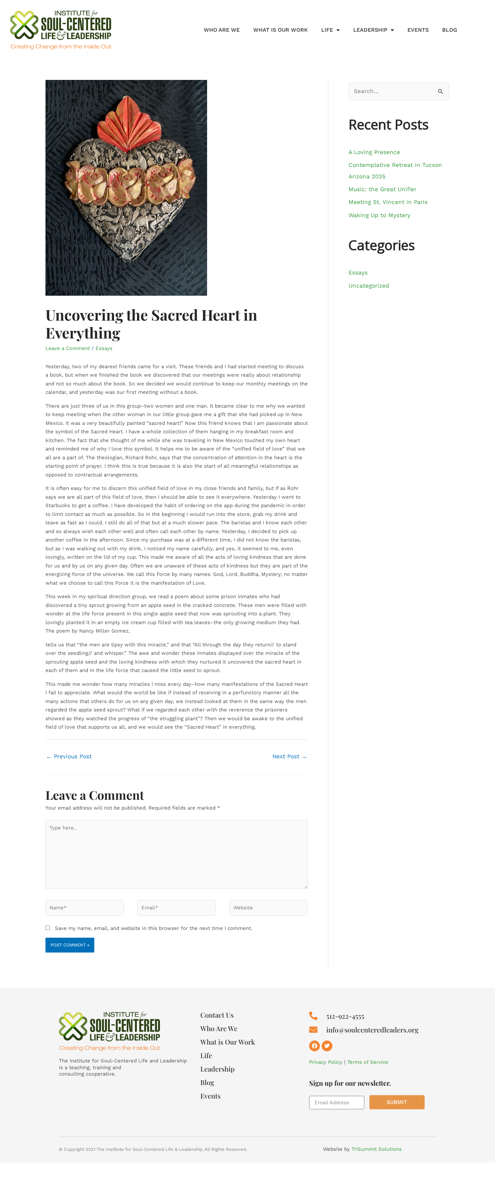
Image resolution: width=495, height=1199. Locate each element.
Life (327, 30)
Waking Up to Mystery (379, 215)
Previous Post (69, 756)
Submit (397, 1102)
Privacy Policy (325, 1062)
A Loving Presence (374, 152)
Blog (449, 30)
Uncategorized (369, 285)
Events (418, 30)
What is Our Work (280, 30)
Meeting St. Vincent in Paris (388, 202)
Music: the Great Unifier (383, 189)
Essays (104, 348)
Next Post (289, 756)
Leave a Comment (67, 348)
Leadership (370, 30)
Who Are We (222, 30)
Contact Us (217, 1015)
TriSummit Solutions (377, 1149)
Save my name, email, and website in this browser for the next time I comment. (153, 928)
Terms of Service (367, 1062)
